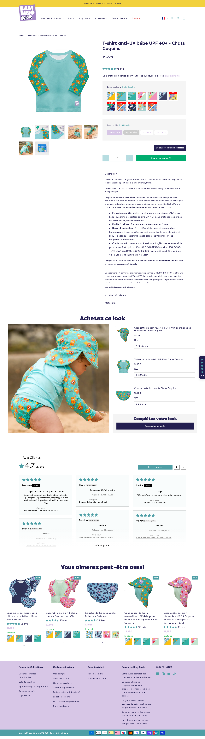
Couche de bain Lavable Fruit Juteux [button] (96, 537)
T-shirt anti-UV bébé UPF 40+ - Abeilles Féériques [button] (154, 537)
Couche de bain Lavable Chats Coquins (155, 388)
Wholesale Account (97, 678)
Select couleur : (121, 87)
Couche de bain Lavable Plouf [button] (93, 502)
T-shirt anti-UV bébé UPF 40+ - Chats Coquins (158, 359)
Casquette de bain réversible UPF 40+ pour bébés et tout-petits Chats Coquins (162, 329)
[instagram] (163, 674)
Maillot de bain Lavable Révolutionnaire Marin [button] (155, 502)
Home (21, 35)
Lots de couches (27, 682)
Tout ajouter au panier (155, 426)
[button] (109, 68)
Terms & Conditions (59, 733)
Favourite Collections (31, 667)
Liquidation (24, 696)
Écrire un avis (155, 467)
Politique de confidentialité (66, 692)
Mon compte (59, 674)
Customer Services (63, 667)
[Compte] (178, 18)
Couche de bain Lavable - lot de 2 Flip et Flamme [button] (41, 510)
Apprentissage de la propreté (33, 686)
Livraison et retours (63, 683)
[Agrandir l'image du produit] (58, 81)
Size (136, 340)
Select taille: (118, 125)
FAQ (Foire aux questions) (66, 701)
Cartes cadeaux (61, 706)
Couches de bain (27, 691)
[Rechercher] (172, 18)
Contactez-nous (61, 678)
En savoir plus (172, 75)
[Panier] (183, 18)
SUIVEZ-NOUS (164, 667)
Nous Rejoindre (95, 674)
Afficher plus (101, 545)
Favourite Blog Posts (133, 667)
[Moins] (105, 158)
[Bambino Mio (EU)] (28, 12)
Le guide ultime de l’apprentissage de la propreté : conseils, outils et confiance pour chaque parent (136, 689)
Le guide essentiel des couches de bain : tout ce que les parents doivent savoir (136, 704)
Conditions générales (63, 687)
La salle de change (62, 697)
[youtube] (168, 674)
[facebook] (157, 674)
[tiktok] (174, 674)
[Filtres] (176, 467)
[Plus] (129, 158)
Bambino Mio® (96, 667)
